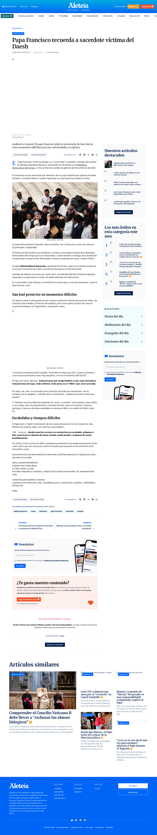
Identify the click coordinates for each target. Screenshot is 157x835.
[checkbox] (15, 560)
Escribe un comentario (55, 645)
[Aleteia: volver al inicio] (78, 5)
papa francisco (56, 511)
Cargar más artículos (123, 212)
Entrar (62, 636)
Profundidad (63, 16)
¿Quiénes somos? (77, 827)
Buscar (35, 7)
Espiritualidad (77, 16)
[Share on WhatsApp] (97, 155)
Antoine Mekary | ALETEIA (55, 240)
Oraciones (5, 16)
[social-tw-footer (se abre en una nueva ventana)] (81, 820)
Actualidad (121, 16)
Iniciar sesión (121, 7)
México (147, 16)
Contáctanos (99, 827)
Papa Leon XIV (135, 16)
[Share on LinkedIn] (84, 155)
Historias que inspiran (26, 16)
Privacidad (109, 827)
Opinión (51, 16)
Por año (97, 789)
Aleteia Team (38, 52)
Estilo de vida (108, 16)
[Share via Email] (93, 155)
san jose (80, 511)
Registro (132, 6)
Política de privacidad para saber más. (56, 560)
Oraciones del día (117, 341)
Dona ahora (146, 6)
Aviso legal (89, 827)
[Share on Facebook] (80, 155)
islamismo (43, 511)
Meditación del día (118, 325)
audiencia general (20, 511)
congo (33, 511)
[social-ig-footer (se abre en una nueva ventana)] (85, 820)
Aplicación (78, 792)
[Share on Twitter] (88, 155)
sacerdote (70, 511)
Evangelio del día (117, 333)
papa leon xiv (87, 674)
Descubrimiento (92, 16)
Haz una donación (63, 827)
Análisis (41, 16)
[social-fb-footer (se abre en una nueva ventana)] (76, 820)
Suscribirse (133, 786)
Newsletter (78, 789)
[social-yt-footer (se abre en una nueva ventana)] (72, 820)
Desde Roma (16, 28)
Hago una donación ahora (27, 599)
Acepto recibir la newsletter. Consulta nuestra (43, 560)
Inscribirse (20, 566)
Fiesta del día (114, 316)
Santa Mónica (86, 10)
